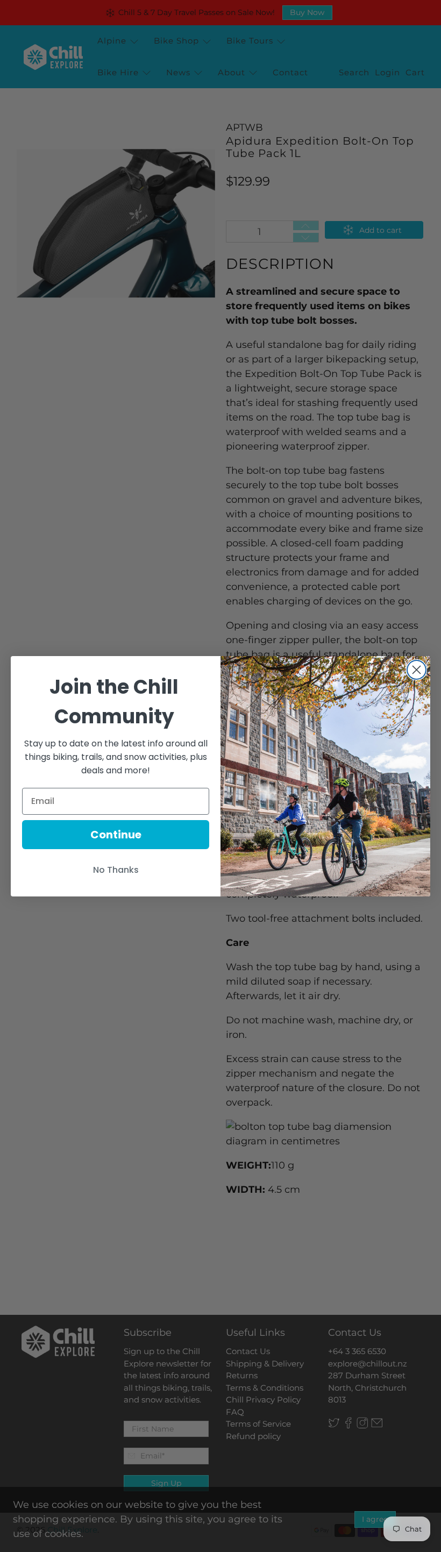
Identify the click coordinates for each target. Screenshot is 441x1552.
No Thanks (116, 870)
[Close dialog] (416, 669)
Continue (115, 834)
